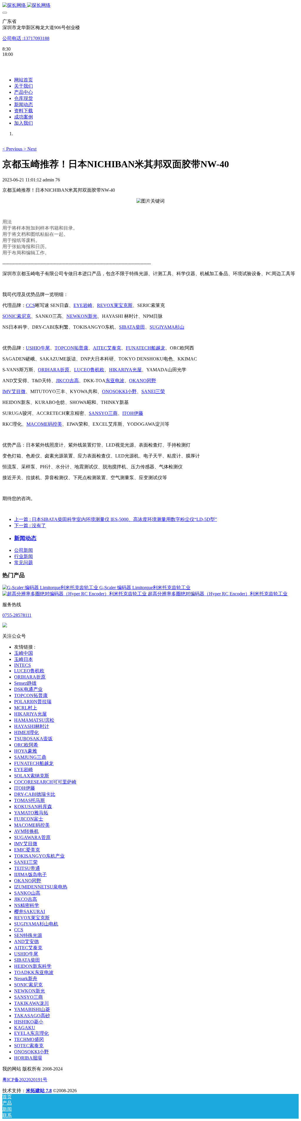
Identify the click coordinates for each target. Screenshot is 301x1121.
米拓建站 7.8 (39, 1090)
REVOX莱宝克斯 (115, 305)
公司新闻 (23, 550)
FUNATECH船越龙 (145, 347)
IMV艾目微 (14, 391)
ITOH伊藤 (132, 413)
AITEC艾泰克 (107, 347)
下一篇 (30, 525)
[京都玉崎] (150, 5)
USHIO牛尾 (38, 347)
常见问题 (23, 562)
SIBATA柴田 (132, 327)
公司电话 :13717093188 (25, 38)
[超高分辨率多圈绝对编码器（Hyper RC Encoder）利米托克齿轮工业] (75, 593)
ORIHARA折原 (53, 369)
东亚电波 (115, 380)
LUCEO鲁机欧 (89, 369)
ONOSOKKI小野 (119, 391)
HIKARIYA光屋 (125, 369)
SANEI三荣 (153, 391)
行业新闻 (23, 556)
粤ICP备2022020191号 (24, 1079)
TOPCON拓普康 (71, 347)
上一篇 (115, 519)
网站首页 (23, 79)
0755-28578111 (16, 615)
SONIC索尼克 (16, 316)
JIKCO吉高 (67, 380)
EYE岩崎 (82, 305)
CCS (30, 305)
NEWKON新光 (81, 316)
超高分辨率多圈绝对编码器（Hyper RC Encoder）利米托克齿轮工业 (217, 593)
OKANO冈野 (142, 380)
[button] (13, 148)
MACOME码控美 (44, 424)
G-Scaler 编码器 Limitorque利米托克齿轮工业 (144, 587)
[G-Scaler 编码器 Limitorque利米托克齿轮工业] (50, 587)
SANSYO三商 (103, 413)
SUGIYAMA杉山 (167, 327)
